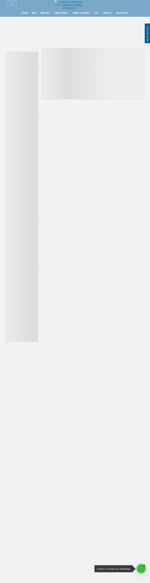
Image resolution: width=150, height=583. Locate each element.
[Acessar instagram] (14, 3)
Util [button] (96, 13)
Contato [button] (106, 13)
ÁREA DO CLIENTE (122, 13)
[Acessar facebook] (8, 3)
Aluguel (24, 13)
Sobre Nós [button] (44, 13)
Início (34, 13)
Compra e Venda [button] (60, 13)
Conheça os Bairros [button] (81, 13)
